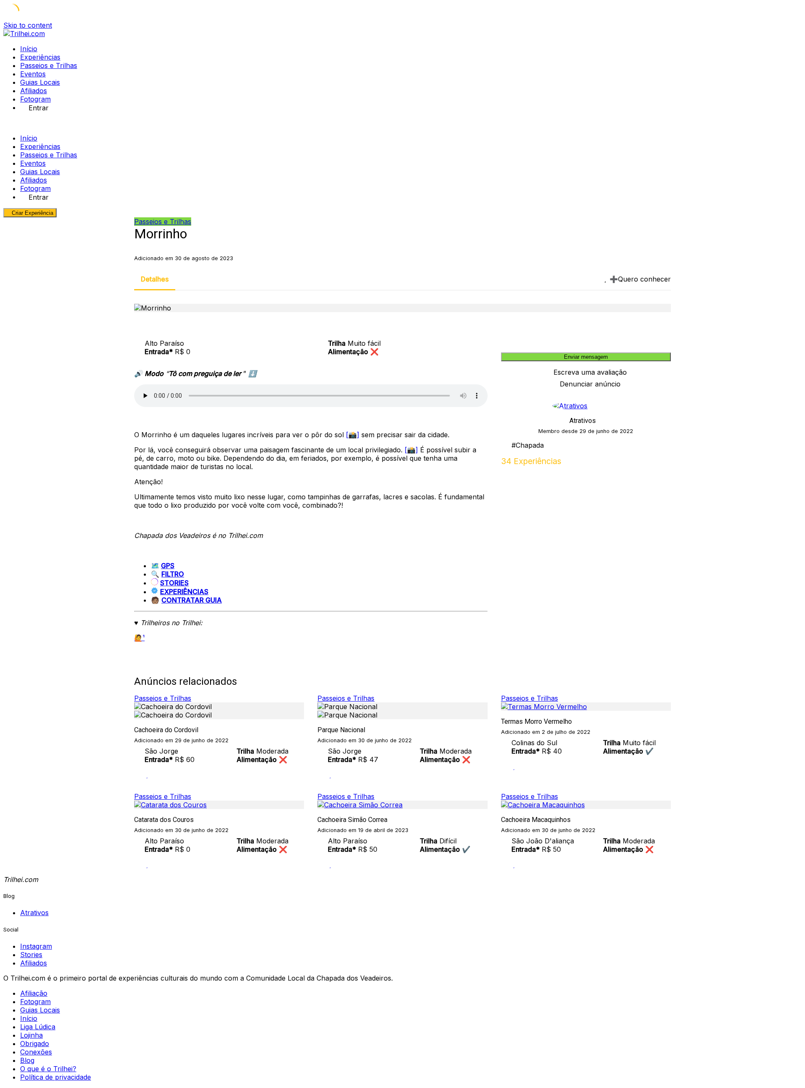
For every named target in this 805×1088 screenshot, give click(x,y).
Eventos (33, 74)
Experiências (40, 57)
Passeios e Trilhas (48, 65)
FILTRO (172, 574)
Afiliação (33, 993)
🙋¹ (139, 638)
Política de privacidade (55, 1077)
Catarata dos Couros (164, 820)
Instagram (36, 946)
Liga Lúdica (37, 1027)
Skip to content (27, 25)
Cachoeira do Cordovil (166, 730)
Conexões (36, 1052)
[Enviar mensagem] (668, 461)
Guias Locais (40, 82)
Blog (27, 1060)
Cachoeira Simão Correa (352, 820)
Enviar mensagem (586, 357)
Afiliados (33, 90)
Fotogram (35, 99)
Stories (31, 954)
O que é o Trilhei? (48, 1069)
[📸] (352, 435)
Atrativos (582, 421)
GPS (167, 565)
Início (28, 48)
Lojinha (31, 1035)
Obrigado (34, 1043)
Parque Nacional (341, 730)
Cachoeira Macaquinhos (536, 820)
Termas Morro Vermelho (536, 721)
